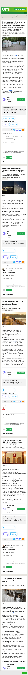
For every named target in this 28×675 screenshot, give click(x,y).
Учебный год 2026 (22, 17)
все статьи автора (9, 137)
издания (10, 76)
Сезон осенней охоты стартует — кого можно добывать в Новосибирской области (14, 383)
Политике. (17, 673)
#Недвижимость (6, 35)
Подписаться (21, 99)
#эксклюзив (5, 179)
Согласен (24, 673)
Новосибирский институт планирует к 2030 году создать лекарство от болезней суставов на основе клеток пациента (14, 520)
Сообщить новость (9, 118)
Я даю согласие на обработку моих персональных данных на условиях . (13, 152)
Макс (6, 124)
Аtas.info (15, 55)
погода (14, 341)
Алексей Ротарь (10, 136)
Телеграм (14, 124)
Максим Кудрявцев (13, 613)
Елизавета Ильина (10, 545)
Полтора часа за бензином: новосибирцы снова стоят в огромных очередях (14, 244)
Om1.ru (10, 89)
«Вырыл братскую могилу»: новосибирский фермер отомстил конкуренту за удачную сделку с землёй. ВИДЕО (14, 111)
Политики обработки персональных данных (13, 152)
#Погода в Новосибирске (8, 310)
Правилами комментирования (20, 286)
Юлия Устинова (9, 268)
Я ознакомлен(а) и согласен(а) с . (14, 286)
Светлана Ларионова (11, 408)
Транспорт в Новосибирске (8, 17)
